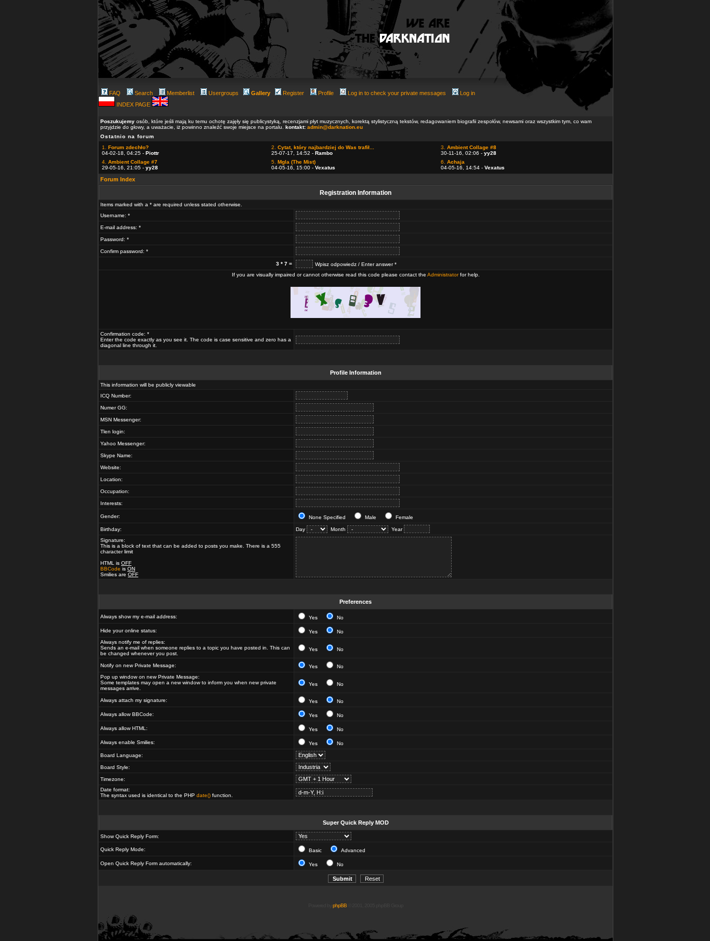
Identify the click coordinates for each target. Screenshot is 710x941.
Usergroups (223, 93)
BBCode (110, 569)
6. (453, 162)
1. (125, 147)
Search (144, 93)
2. (322, 147)
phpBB (340, 905)
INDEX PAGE (134, 104)
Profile (326, 93)
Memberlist (180, 93)
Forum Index (117, 179)
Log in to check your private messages (397, 93)
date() (203, 795)
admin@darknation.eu (335, 127)
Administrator (442, 274)
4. (129, 162)
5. (293, 162)
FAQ (115, 93)
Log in (467, 93)
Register (293, 93)
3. (468, 147)
